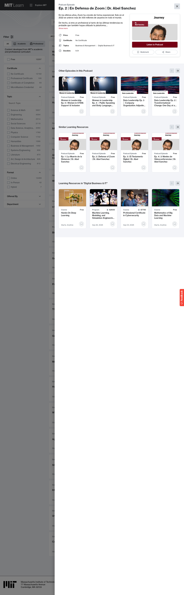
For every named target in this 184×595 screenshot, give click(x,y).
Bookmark (144, 52)
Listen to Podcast (155, 44)
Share (167, 52)
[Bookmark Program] (112, 224)
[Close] (177, 6)
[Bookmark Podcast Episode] (81, 111)
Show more (63, 28)
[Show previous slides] (172, 70)
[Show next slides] (177, 70)
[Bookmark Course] (81, 224)
